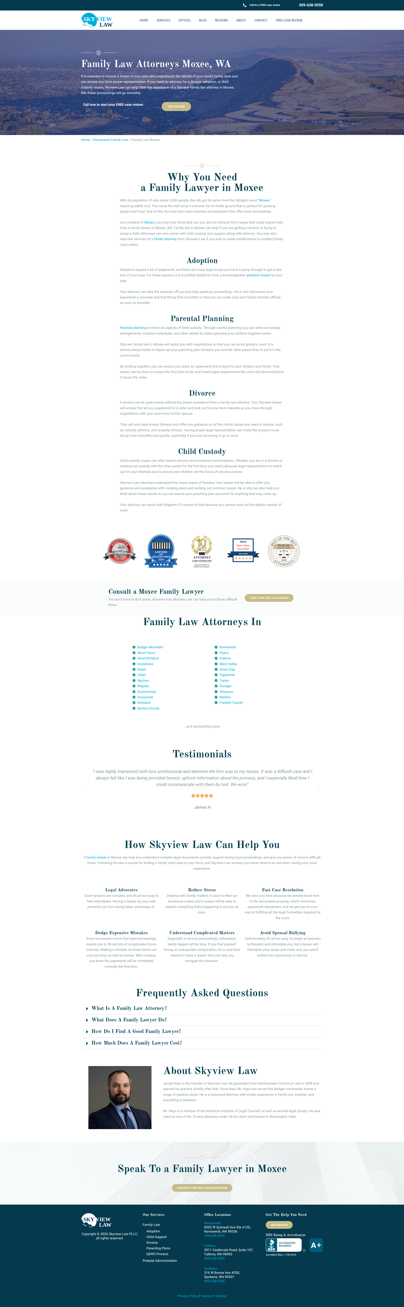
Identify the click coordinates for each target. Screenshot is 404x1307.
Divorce (152, 1242)
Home (144, 20)
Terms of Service (214, 1296)
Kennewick (212, 1223)
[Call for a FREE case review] (244, 5)
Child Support (156, 1237)
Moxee (264, 200)
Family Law (151, 1224)
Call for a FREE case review (265, 5)
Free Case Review (289, 20)
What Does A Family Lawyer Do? (129, 1020)
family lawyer (96, 857)
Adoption (153, 1231)
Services (163, 20)
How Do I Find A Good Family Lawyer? (136, 1031)
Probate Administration (160, 1260)
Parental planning (133, 327)
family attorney (165, 239)
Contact (260, 20)
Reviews (221, 20)
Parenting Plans (158, 1248)
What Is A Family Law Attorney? (129, 1008)
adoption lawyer (258, 275)
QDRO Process (157, 1254)
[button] (85, 789)
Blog (203, 20)
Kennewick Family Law (110, 139)
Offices (185, 20)
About (241, 20)
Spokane (210, 1268)
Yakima (209, 1245)
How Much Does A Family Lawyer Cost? (136, 1043)
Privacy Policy (188, 1296)
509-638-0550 (311, 5)
